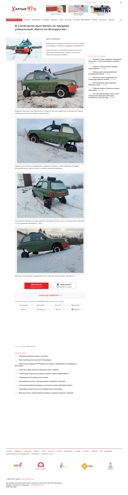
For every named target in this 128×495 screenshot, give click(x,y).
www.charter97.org (28, 479)
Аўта (101, 451)
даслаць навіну (91, 2)
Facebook (24, 305)
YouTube (42, 305)
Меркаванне (85, 20)
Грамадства (36, 20)
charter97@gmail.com (37, 485)
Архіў (101, 2)
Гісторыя (76, 20)
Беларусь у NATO (47, 454)
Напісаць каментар (50, 295)
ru (108, 2)
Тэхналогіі (103, 20)
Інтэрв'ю (95, 20)
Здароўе (111, 20)
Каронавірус (35, 454)
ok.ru (24, 309)
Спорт (61, 20)
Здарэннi (54, 20)
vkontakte (76, 305)
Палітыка (27, 20)
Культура (68, 20)
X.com (59, 305)
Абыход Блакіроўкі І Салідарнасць (17, 454)
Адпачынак (108, 451)
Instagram (41, 309)
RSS (59, 309)
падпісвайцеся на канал (64, 286)
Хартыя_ (24, 9)
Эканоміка (45, 20)
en (111, 2)
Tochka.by (74, 43)
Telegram (76, 309)
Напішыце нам (31, 346)
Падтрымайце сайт (36, 286)
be (105, 2)
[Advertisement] (45, 329)
